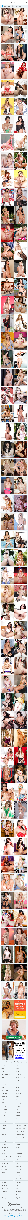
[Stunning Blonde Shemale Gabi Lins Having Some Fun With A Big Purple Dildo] (20, 179)
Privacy (20, 1215)
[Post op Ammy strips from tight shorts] (7, 828)
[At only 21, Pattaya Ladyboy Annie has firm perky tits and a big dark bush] (20, 485)
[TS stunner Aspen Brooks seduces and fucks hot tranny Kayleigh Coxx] (7, 34)
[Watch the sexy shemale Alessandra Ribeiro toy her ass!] (7, 900)
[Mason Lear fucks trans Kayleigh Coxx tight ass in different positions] (20, 269)
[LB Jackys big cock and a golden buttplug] (20, 792)
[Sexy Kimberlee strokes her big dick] (7, 702)
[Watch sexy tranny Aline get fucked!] (7, 323)
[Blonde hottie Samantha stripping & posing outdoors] (20, 161)
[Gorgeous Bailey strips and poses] (7, 449)
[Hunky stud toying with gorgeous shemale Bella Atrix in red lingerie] (7, 89)
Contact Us (10, 1215)
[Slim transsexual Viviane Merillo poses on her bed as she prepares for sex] (20, 594)
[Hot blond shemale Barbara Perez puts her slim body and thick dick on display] (7, 70)
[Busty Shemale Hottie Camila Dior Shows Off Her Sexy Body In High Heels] (7, 377)
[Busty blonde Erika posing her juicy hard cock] (7, 215)
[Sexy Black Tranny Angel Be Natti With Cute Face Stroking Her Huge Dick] (20, 630)
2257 (8, 1216)
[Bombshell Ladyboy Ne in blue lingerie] (20, 305)
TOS (16, 1215)
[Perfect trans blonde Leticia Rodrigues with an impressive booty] (7, 52)
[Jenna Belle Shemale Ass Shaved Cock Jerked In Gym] (20, 359)
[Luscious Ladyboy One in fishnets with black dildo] (7, 539)
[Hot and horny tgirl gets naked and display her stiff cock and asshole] (20, 810)
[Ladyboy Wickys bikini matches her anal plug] (7, 521)
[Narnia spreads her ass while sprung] (20, 918)
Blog (5, 1215)
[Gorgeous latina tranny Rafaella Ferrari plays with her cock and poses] (20, 684)
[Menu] (1, 2)
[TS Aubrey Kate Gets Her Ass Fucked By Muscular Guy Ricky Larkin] (7, 143)
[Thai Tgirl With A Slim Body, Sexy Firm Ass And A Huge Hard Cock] (20, 70)
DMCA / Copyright (16, 1216)
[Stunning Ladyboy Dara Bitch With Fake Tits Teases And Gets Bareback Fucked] (7, 630)
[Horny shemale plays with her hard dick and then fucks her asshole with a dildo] (7, 305)
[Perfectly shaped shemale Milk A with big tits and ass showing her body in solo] (20, 251)
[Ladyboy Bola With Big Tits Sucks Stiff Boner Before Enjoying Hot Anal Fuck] (20, 89)
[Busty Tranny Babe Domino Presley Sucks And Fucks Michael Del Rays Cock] (7, 612)
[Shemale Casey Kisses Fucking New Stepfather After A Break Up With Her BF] (20, 377)
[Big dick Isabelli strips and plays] (20, 395)
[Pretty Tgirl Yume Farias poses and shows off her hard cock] (7, 972)
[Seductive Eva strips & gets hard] (7, 936)
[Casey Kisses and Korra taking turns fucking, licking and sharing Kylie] (7, 161)
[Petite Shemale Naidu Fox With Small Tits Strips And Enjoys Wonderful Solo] (7, 269)
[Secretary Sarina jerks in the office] (7, 467)
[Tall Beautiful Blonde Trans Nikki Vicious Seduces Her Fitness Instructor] (20, 143)
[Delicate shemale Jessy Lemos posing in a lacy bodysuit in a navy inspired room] (20, 16)
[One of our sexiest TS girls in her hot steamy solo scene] (20, 521)
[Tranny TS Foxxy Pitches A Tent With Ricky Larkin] (20, 106)
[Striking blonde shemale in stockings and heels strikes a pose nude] (7, 738)
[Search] (26, 2)
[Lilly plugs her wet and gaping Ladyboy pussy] (7, 684)
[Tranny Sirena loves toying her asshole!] (20, 900)
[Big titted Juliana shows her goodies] (7, 359)
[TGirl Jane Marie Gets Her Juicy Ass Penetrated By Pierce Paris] (20, 34)
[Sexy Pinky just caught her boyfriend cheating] (20, 52)
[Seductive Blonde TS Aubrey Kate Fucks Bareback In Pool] (20, 233)
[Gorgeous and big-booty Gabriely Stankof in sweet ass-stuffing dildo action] (20, 666)
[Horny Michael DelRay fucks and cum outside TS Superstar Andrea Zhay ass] (7, 666)
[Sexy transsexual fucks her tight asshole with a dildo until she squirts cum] (20, 413)
